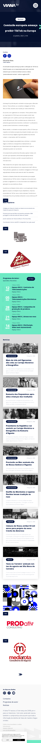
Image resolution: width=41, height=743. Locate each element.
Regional (10, 521)
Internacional (11, 356)
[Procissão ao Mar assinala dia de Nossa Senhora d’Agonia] (20, 455)
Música (9, 559)
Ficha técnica (6, 726)
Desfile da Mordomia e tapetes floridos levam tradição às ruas (20, 494)
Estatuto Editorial (8, 728)
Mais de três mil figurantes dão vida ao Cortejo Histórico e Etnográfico (20, 362)
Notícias (6, 705)
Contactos (7, 699)
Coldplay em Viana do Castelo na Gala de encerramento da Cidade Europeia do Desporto (18, 209)
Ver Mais (31, 279)
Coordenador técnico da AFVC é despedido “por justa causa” (19, 222)
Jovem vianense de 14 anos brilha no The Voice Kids (17, 218)
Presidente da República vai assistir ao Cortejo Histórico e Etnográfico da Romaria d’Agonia (20, 429)
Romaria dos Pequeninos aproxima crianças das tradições (20, 395)
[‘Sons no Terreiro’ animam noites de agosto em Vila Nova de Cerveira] (20, 556)
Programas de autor (10, 702)
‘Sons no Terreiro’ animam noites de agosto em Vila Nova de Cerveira (20, 566)
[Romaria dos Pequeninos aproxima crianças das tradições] (20, 387)
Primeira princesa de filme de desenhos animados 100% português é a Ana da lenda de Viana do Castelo (18, 214)
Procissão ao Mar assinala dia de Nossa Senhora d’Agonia (20, 463)
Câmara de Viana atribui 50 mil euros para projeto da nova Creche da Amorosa (20, 528)
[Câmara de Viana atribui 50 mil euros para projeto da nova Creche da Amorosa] (20, 518)
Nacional (20, 19)
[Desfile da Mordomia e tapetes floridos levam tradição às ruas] (20, 484)
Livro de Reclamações (9, 730)
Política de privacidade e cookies (12, 724)
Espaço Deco (16, 292)
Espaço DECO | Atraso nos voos (24, 317)
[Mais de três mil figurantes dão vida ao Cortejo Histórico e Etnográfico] (20, 353)
